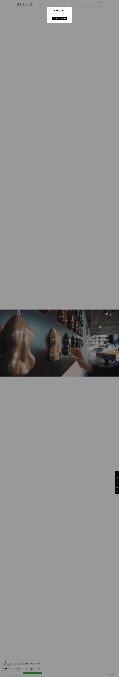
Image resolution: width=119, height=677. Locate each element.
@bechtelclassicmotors (59, 18)
